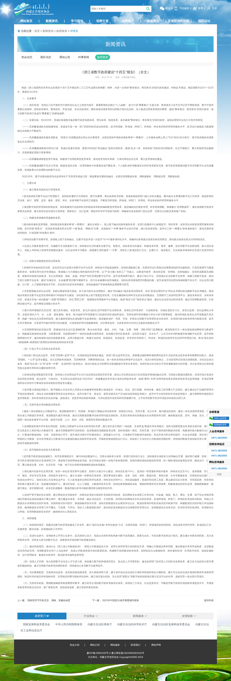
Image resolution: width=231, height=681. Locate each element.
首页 (37, 31)
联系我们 (135, 645)
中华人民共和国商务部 (68, 624)
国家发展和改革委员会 (36, 624)
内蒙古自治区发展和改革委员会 (171, 624)
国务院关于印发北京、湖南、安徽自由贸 (49, 600)
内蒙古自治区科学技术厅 (132, 624)
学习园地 (80, 21)
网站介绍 (95, 645)
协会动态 (26, 57)
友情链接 (187, 615)
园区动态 (45, 57)
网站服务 (115, 645)
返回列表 (209, 600)
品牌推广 (131, 21)
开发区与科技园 (180, 21)
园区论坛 (204, 21)
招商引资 (106, 21)
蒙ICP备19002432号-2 (99, 653)
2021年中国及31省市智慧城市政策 (120, 600)
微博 (200, 8)
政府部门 (40, 615)
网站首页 (29, 21)
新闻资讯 (55, 21)
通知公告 (64, 57)
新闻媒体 (138, 615)
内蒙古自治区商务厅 (100, 624)
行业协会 (89, 615)
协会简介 (156, 21)
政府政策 (61, 31)
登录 (214, 8)
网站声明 (156, 645)
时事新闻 (83, 57)
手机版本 (183, 8)
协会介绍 (74, 645)
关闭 (219, 474)
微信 (167, 8)
